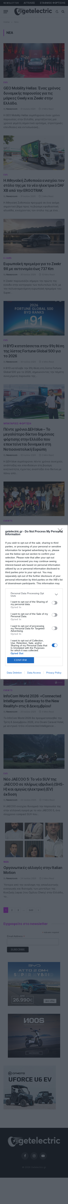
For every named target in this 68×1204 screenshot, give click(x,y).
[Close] (61, 531)
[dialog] (34, 602)
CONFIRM (20, 660)
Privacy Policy (53, 672)
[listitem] (34, 594)
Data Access (34, 672)
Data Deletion (14, 672)
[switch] (54, 603)
